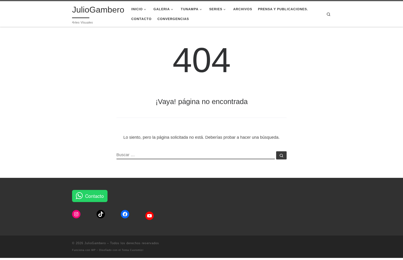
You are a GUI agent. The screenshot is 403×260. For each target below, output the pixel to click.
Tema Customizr (133, 250)
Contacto (94, 195)
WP (93, 250)
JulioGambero (95, 243)
